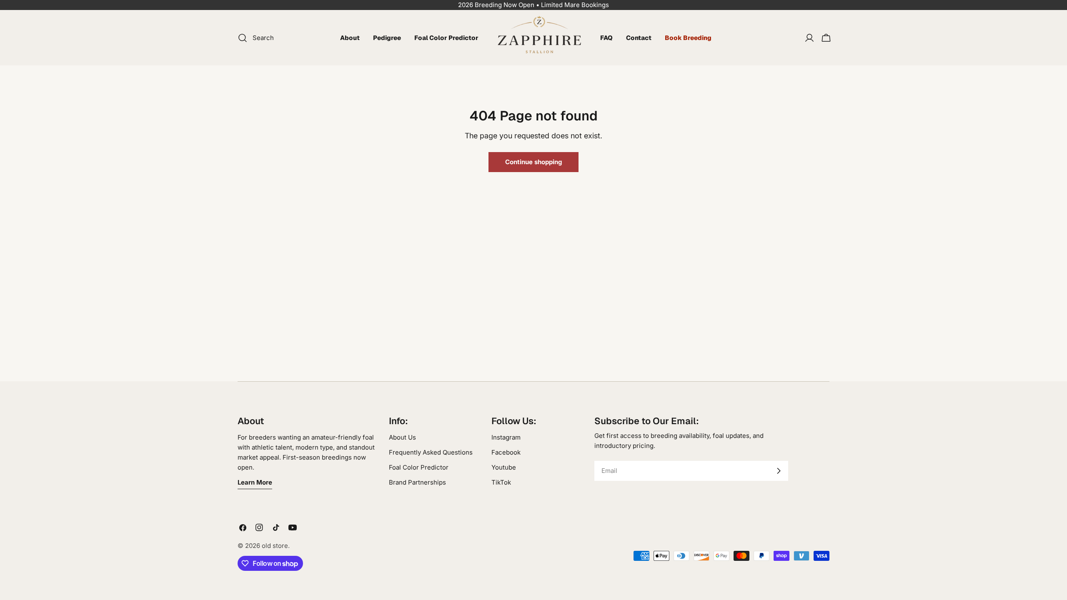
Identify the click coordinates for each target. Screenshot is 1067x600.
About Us (402, 437)
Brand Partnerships (417, 482)
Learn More (255, 482)
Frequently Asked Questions (431, 452)
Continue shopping (533, 162)
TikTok (501, 482)
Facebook (506, 452)
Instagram (506, 437)
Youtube (503, 467)
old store (275, 546)
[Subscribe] (778, 471)
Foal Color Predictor (418, 467)
